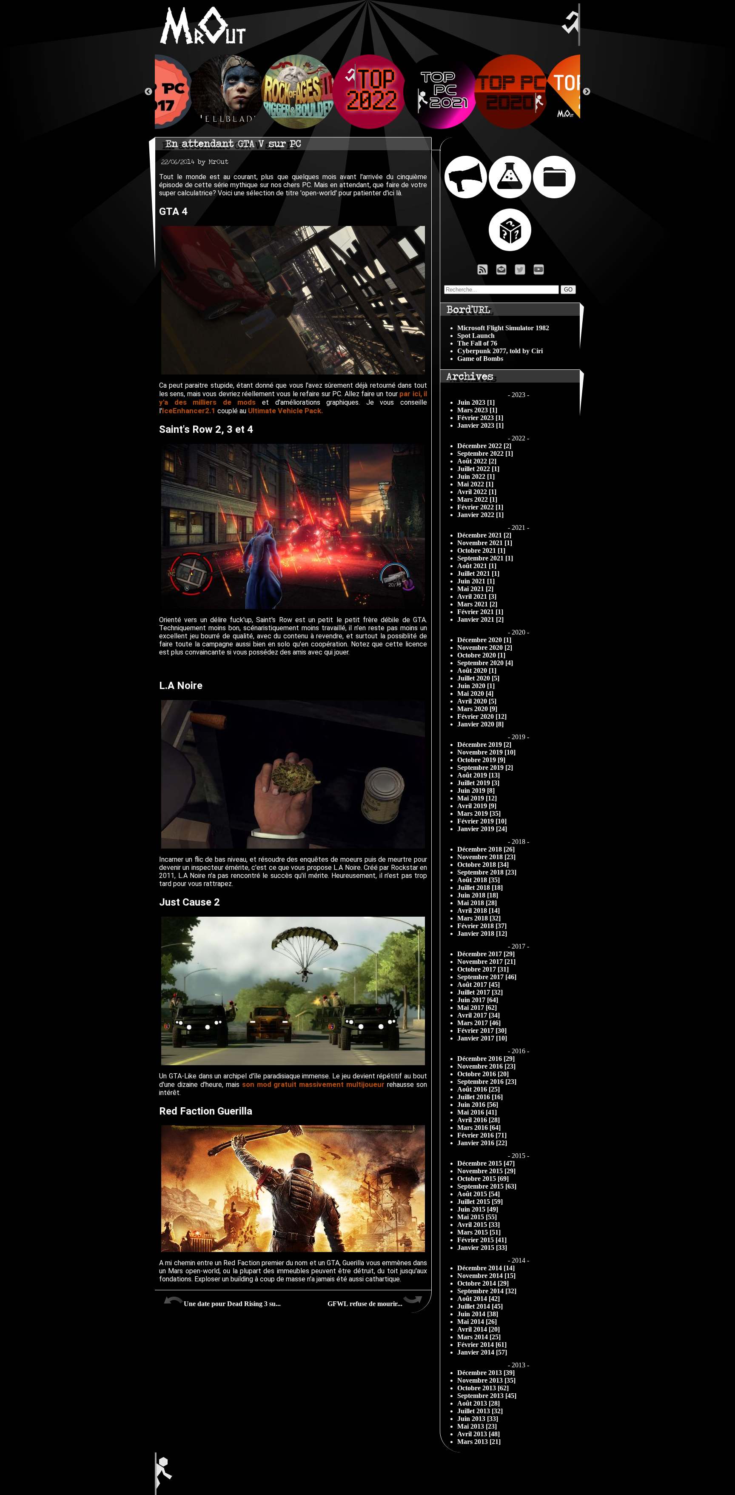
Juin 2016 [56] (477, 1104)
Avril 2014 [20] (478, 1329)
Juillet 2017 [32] (480, 992)
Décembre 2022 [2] (484, 445)
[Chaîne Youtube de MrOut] (542, 271)
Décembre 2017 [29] (486, 954)
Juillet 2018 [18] (480, 887)
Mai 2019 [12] (477, 798)
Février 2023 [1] (480, 417)
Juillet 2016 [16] (480, 1097)
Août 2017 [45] (478, 984)
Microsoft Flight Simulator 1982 (503, 328)
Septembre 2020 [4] (485, 662)
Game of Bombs (480, 358)
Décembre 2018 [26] (486, 849)
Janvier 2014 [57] (482, 1352)
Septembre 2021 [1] (485, 558)
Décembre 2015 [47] (486, 1163)
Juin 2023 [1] (476, 402)
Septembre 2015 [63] (486, 1186)
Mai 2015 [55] (477, 1217)
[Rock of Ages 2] (296, 91)
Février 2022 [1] (480, 507)
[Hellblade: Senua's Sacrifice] (225, 91)
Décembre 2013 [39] (486, 1372)
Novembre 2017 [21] (486, 961)
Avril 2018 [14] (478, 910)
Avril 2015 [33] (478, 1224)
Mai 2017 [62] (477, 1007)
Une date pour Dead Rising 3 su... (232, 1303)
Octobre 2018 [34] (483, 864)
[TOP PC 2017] (154, 91)
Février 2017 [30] (482, 1030)
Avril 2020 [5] (476, 701)
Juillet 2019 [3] (478, 782)
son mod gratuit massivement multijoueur (313, 1084)
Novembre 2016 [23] (486, 1066)
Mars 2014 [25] (479, 1337)
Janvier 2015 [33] (482, 1247)
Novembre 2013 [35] (486, 1380)
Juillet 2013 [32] (480, 1411)
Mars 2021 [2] (477, 604)
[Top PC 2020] (509, 91)
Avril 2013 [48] (478, 1434)
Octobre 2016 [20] (483, 1074)
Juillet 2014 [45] (480, 1306)
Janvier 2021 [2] (480, 619)
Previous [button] (148, 92)
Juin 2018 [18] (477, 895)
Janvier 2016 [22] (482, 1142)
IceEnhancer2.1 (189, 410)
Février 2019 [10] (482, 821)
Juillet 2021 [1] (478, 573)
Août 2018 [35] (478, 879)
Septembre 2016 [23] (486, 1081)
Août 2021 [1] (476, 565)
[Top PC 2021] (438, 91)
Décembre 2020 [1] (484, 639)
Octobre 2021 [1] (481, 550)
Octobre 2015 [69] (483, 1178)
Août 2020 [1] (476, 670)
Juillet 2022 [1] (478, 468)
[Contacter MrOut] (503, 271)
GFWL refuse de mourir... (365, 1303)
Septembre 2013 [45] (486, 1395)
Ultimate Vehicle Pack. (285, 410)
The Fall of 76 (477, 343)
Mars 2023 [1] (477, 410)
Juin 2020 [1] (476, 685)
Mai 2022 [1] (475, 484)
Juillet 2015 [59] (480, 1201)
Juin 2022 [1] (476, 476)
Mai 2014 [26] (477, 1321)
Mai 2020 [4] (475, 693)
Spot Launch (476, 335)
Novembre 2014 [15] (486, 1275)
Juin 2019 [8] (476, 790)
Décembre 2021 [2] (484, 535)
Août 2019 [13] (478, 775)
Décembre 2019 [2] (484, 744)
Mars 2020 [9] (477, 708)
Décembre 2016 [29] (486, 1058)
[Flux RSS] (482, 271)
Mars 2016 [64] (479, 1127)
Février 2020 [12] (482, 716)
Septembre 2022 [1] (485, 453)
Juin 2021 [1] (476, 581)
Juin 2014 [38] (477, 1314)
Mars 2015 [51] (479, 1232)
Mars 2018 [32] (479, 918)
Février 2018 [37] (482, 925)
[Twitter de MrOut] (522, 271)
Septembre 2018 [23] (486, 872)
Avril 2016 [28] (478, 1119)
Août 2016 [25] (478, 1089)
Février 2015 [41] (482, 1239)
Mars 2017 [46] (479, 1022)
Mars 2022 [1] (477, 499)
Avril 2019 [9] (476, 805)
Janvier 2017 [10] (482, 1038)
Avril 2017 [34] (478, 1015)
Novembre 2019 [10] (486, 752)
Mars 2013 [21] (479, 1441)
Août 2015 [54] (478, 1194)
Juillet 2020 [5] (478, 678)
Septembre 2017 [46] (486, 976)
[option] (367, 91)
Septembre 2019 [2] (485, 767)
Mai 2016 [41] (477, 1112)
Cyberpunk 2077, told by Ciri (500, 350)
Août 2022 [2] (476, 461)
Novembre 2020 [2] (484, 647)
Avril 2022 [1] (476, 491)
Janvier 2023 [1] (480, 425)
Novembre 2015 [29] (486, 1171)
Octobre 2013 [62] (483, 1388)
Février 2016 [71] (482, 1135)
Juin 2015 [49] (477, 1209)
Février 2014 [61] (482, 1344)
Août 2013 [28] (478, 1403)
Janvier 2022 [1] (480, 514)
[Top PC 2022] (367, 91)
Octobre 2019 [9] (481, 759)
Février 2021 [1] (480, 611)
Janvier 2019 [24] (482, 828)
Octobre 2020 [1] (481, 655)
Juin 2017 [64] (477, 999)
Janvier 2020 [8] (480, 724)
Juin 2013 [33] (477, 1418)
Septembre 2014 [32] (486, 1291)
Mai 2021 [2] (475, 588)
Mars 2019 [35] (479, 813)
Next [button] (586, 92)
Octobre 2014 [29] (483, 1283)
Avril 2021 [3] (476, 596)
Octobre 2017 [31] (483, 969)
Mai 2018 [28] (477, 902)
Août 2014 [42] (478, 1298)
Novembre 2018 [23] (486, 856)
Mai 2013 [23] (477, 1426)
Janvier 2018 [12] (482, 933)
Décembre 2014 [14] (486, 1268)
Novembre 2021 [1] (484, 542)
